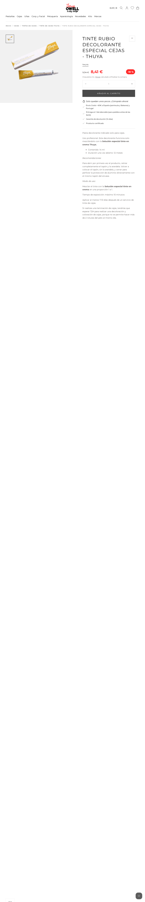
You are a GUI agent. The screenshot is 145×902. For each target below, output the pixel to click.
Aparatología (66, 16)
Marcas (97, 16)
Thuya (85, 65)
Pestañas (10, 16)
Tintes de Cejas (29, 26)
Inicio (8, 26)
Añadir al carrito (108, 93)
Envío (97, 77)
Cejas (19, 16)
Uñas (26, 16)
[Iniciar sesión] (127, 8)
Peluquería (52, 16)
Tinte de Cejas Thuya (49, 26)
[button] (113, 8)
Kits (90, 16)
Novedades (80, 16)
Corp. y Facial (38, 16)
